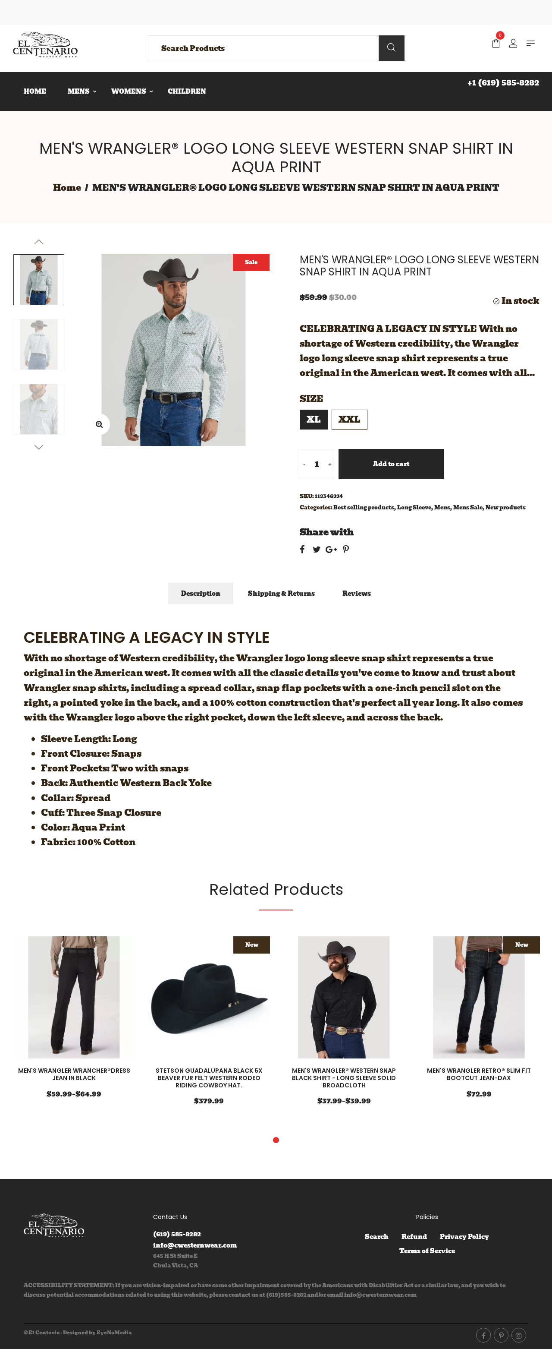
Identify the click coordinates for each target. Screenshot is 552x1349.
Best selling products (363, 507)
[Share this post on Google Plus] (331, 549)
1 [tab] (276, 1140)
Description (200, 593)
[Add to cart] (127, 998)
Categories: (316, 507)
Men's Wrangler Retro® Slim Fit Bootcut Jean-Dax (479, 1074)
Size (311, 399)
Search (377, 1237)
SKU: (307, 496)
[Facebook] (483, 1335)
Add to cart (391, 464)
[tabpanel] (73, 1022)
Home (67, 188)
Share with (327, 532)
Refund (414, 1237)
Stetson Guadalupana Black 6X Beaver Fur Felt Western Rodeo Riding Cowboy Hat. (209, 1078)
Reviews (356, 593)
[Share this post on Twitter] (317, 549)
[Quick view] (101, 998)
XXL (350, 419)
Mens (442, 507)
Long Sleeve (414, 507)
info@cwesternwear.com (195, 1245)
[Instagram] (518, 1335)
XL (314, 419)
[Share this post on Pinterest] (346, 549)
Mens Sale (468, 507)
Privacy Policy (464, 1237)
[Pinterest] (501, 1335)
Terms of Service (427, 1251)
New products (506, 507)
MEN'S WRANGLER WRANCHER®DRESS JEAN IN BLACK (74, 1074)
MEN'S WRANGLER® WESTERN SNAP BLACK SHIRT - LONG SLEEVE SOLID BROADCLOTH (344, 1078)
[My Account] (513, 44)
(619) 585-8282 (177, 1234)
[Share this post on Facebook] (302, 549)
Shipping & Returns (281, 593)
